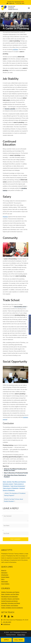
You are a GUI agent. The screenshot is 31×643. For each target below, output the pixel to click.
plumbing (15, 49)
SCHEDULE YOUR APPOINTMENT (30, 325)
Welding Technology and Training (10, 592)
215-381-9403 (20, 3)
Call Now (18, 640)
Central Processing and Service (9, 601)
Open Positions (5, 584)
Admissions (4, 572)
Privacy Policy (21, 635)
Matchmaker (4, 581)
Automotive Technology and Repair (10, 603)
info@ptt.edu (11, 3)
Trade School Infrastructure (17, 486)
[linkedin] (12, 616)
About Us (3, 570)
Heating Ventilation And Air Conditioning (12, 608)
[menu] (29, 8)
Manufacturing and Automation (9, 596)
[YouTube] (9, 616)
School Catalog (5, 577)
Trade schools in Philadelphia (10, 488)
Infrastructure (4, 575)
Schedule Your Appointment (15, 2)
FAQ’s (2, 579)
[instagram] (5, 616)
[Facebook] (2, 616)
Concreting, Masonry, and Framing (10, 599)
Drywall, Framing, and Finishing (9, 605)
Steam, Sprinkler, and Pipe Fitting (10, 594)
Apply (6, 640)
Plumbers (5, 216)
